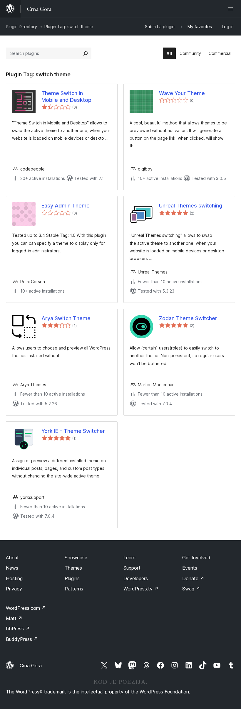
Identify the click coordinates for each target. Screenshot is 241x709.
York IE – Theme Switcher (73, 431)
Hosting (14, 578)
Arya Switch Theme (66, 318)
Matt (14, 618)
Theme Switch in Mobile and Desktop (66, 96)
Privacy (14, 589)
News (12, 568)
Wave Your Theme (182, 93)
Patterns (74, 589)
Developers (135, 578)
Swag (191, 589)
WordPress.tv (140, 589)
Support (131, 568)
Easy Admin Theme (65, 205)
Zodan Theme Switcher (188, 318)
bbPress (18, 629)
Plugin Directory (21, 26)
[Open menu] (231, 9)
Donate (193, 578)
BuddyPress (22, 639)
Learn (129, 558)
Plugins (72, 578)
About (12, 558)
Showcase (76, 558)
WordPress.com (26, 608)
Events (189, 568)
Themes (73, 568)
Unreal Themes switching (190, 205)
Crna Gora (31, 666)
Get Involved (196, 558)
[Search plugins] (85, 53)
